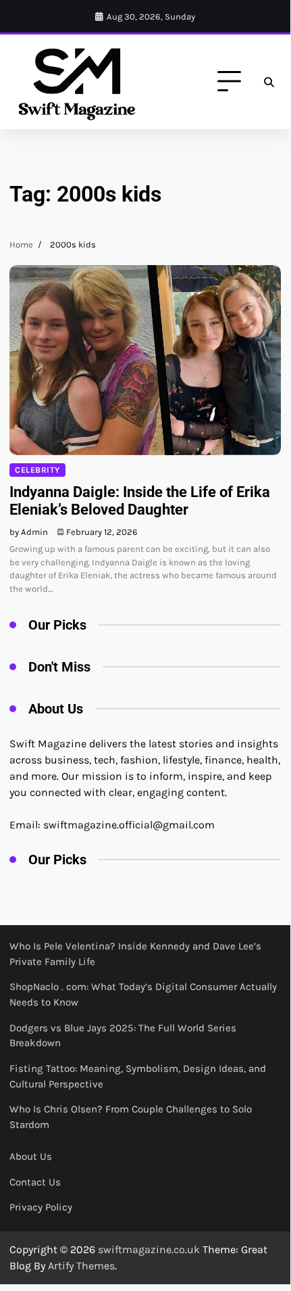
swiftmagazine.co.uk (149, 1249)
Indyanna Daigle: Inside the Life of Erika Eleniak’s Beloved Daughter (139, 501)
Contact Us (35, 1182)
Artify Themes (81, 1265)
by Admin (28, 532)
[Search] (269, 82)
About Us (30, 1156)
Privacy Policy (40, 1207)
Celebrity (37, 470)
